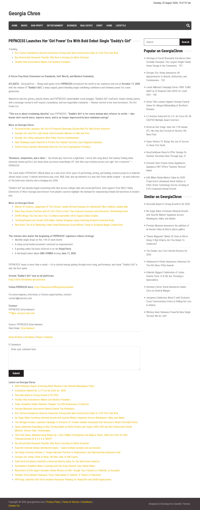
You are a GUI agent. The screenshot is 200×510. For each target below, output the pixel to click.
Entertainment (55, 25)
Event (99, 25)
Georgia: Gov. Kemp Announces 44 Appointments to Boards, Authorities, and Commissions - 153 (166, 76)
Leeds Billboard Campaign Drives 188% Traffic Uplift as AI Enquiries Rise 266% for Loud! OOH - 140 (168, 91)
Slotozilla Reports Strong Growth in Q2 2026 (36, 395)
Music (24, 25)
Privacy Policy (53, 501)
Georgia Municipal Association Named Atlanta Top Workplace (45, 408)
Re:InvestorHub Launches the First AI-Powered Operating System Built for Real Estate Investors (62, 128)
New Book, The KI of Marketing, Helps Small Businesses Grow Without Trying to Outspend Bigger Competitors (69, 224)
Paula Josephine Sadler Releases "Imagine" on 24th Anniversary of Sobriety (52, 404)
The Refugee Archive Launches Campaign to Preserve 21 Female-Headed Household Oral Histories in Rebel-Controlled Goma (76, 422)
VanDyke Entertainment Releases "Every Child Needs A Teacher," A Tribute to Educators (58, 475)
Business (72, 25)
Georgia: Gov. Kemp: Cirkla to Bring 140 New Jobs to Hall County (46, 456)
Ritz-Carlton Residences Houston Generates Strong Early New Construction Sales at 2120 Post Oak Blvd (66, 52)
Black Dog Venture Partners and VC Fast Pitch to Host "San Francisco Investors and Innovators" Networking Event (71, 211)
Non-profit (37, 25)
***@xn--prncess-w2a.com (22, 313)
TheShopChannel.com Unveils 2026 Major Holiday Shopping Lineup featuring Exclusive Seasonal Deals (64, 220)
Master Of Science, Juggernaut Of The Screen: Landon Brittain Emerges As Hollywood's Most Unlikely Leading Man (71, 206)
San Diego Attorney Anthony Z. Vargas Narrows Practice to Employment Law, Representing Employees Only (67, 452)
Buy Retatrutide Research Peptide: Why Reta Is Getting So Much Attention (52, 57)
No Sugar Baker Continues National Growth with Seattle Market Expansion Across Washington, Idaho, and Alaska (70, 417)
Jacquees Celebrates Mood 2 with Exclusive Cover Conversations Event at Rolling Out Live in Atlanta (168, 301)
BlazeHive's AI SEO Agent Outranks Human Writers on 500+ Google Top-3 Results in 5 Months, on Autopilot (67, 470)
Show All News (16, 337)
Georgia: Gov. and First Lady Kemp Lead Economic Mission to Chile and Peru (52, 133)
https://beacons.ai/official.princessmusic (54, 287)
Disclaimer (30, 337)
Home (14, 25)
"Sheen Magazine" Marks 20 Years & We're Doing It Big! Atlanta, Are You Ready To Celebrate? (167, 240)
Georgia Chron (24, 13)
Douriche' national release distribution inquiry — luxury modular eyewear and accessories (58, 447)
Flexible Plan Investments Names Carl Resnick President (42, 62)
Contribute (86, 501)
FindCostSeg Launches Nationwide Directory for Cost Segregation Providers (52, 146)
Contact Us (14, 505)
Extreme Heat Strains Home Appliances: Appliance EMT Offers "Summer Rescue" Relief (166, 167)
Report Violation (45, 337)
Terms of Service (70, 501)
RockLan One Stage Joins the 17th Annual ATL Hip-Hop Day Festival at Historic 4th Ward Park (166, 131)
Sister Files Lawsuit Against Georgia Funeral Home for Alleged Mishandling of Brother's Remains (167, 105)
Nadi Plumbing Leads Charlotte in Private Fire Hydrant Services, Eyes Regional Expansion (58, 142)
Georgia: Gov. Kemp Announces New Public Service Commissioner (47, 137)
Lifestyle (121, 25)
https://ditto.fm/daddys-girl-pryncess (27, 279)
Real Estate (86, 25)
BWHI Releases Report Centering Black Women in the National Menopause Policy (55, 386)
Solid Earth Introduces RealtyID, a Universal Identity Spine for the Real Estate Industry (57, 461)
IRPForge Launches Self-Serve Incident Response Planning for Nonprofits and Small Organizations (63, 479)
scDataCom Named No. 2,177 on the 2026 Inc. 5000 (40, 390)
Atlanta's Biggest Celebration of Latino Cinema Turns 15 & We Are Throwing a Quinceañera (165, 276)
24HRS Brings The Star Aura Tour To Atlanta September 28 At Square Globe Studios (56, 215)
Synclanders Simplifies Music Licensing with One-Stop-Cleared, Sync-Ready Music (55, 465)
